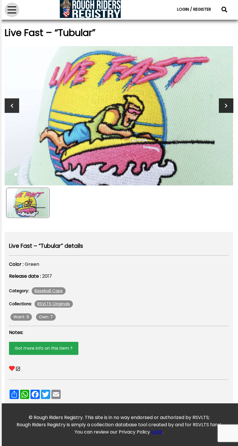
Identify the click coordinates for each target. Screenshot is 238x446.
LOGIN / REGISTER (194, 9)
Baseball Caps (49, 291)
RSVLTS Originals (53, 304)
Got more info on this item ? (44, 348)
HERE (157, 432)
